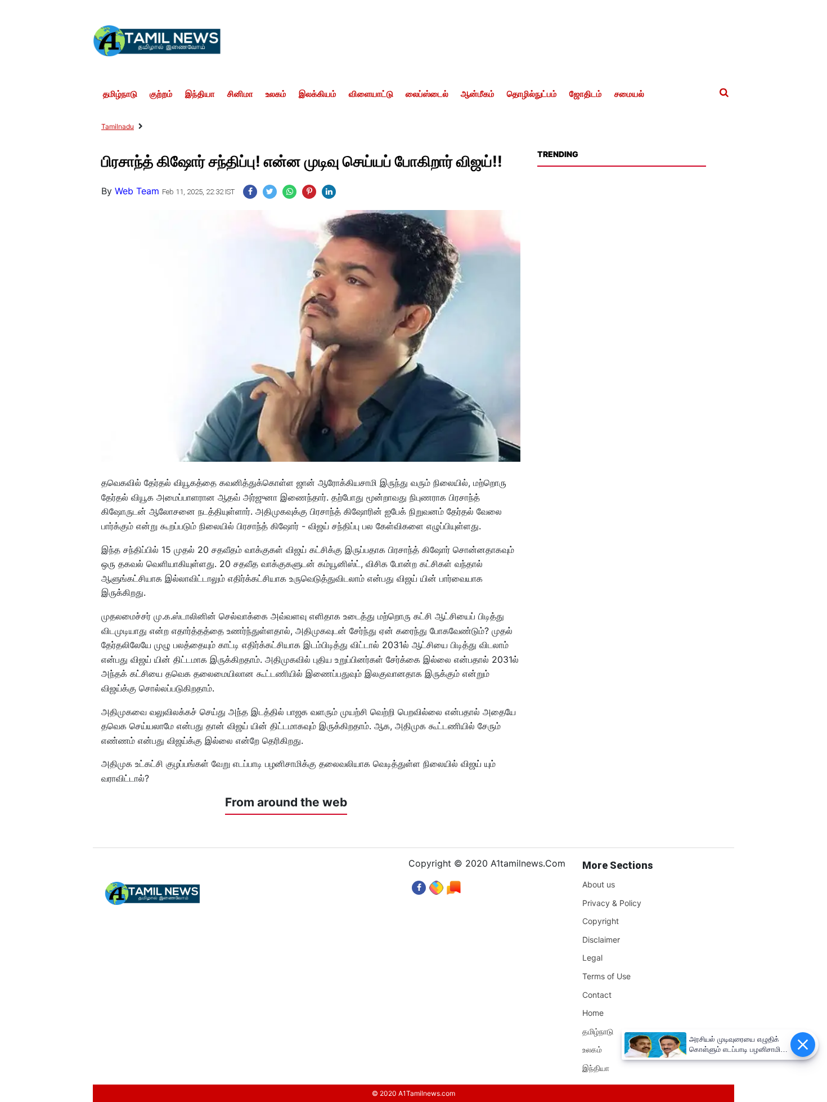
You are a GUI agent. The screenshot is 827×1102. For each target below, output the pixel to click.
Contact (597, 995)
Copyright (600, 921)
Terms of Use (606, 976)
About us (598, 884)
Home (593, 1013)
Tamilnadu (117, 126)
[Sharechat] (436, 885)
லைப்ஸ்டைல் (427, 94)
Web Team (137, 191)
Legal (592, 957)
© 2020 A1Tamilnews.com (413, 1093)
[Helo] (454, 885)
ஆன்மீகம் (478, 94)
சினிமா (240, 94)
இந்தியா (200, 94)
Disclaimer (601, 939)
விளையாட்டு (371, 94)
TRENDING (557, 154)
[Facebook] (419, 885)
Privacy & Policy (611, 903)
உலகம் (276, 94)
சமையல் (629, 94)
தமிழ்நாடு (120, 94)
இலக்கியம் (317, 94)
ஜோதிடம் (585, 94)
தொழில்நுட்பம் (532, 94)
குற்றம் (161, 94)
